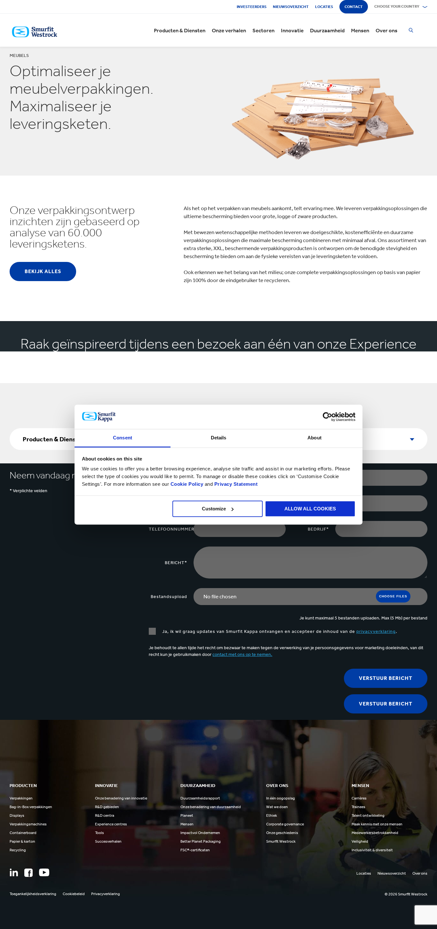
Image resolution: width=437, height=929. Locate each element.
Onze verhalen (229, 30)
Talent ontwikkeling (368, 815)
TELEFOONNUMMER (171, 529)
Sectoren (263, 30)
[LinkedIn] (14, 872)
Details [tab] (218, 438)
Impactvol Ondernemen (200, 833)
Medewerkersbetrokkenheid (375, 833)
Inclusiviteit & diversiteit (372, 850)
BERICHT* (176, 562)
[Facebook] (28, 873)
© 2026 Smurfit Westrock (406, 894)
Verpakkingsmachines (28, 824)
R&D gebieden (107, 807)
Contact (354, 6)
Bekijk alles (43, 271)
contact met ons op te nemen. (242, 654)
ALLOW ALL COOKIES (310, 508)
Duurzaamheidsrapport (200, 798)
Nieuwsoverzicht (291, 6)
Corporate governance (285, 824)
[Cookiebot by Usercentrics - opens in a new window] (327, 416)
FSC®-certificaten (195, 850)
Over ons (386, 30)
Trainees (358, 807)
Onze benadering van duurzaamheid (210, 807)
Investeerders (251, 6)
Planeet (186, 815)
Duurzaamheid (327, 30)
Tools (99, 833)
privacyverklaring (376, 631)
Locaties (324, 6)
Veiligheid (360, 841)
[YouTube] (44, 872)
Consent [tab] (122, 438)
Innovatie (292, 30)
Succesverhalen (108, 841)
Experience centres (111, 824)
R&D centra (104, 815)
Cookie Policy (187, 484)
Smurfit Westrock (281, 841)
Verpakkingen (21, 798)
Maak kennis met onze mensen (377, 824)
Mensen (360, 30)
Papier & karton (22, 841)
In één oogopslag (280, 798)
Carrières (359, 798)
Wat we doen (277, 807)
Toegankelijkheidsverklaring (33, 894)
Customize (214, 508)
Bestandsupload (169, 596)
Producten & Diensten (179, 30)
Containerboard (23, 833)
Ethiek (271, 815)
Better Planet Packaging (200, 841)
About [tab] (314, 438)
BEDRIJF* (318, 529)
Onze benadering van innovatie (121, 798)
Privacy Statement (235, 484)
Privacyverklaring (105, 894)
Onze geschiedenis (282, 833)
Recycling (18, 850)
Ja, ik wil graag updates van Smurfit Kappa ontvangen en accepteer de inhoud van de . (279, 631)
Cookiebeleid (74, 894)
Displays (17, 815)
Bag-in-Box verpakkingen (31, 807)
